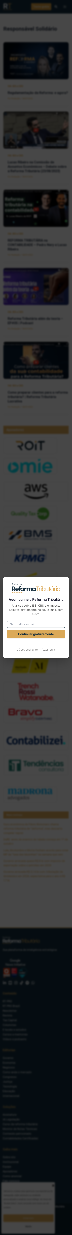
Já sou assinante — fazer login (36, 649)
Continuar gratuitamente (36, 634)
